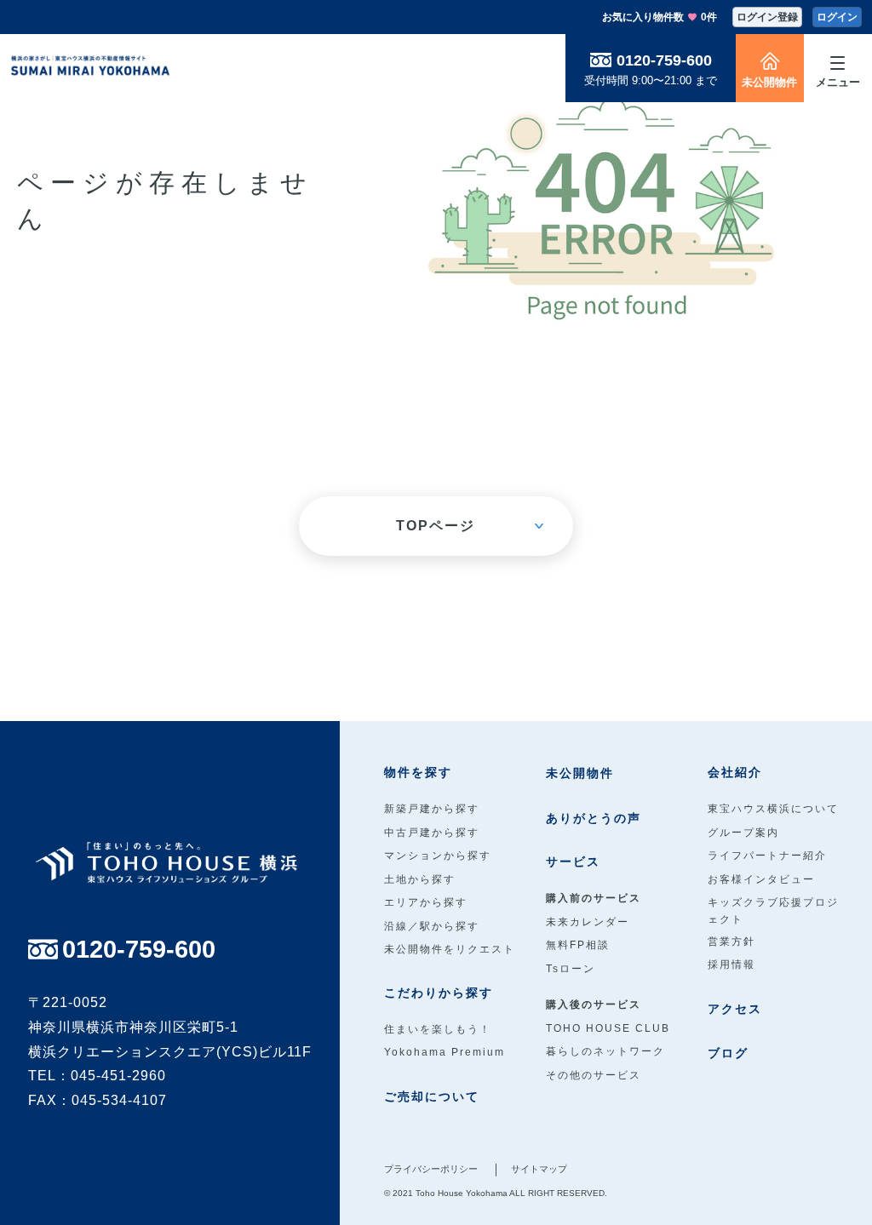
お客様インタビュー (761, 879)
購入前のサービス (593, 898)
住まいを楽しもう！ (437, 1029)
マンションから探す (437, 856)
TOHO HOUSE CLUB (608, 1028)
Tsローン (570, 969)
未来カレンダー (587, 922)
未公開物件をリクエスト (449, 949)
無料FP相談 (578, 945)
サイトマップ (539, 1169)
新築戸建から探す (431, 809)
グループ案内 (743, 833)
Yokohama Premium (444, 1052)
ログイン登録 (767, 17)
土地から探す (420, 879)
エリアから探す (426, 902)
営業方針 (731, 941)
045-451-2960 (118, 1075)
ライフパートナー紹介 (767, 856)
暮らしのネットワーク (605, 1051)
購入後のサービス (593, 1004)
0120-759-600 (664, 60)
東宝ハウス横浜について (773, 809)
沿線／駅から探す (431, 926)
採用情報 (731, 964)
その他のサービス (593, 1075)
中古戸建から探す (431, 833)
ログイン (837, 17)
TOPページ (435, 525)
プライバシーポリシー (431, 1169)
